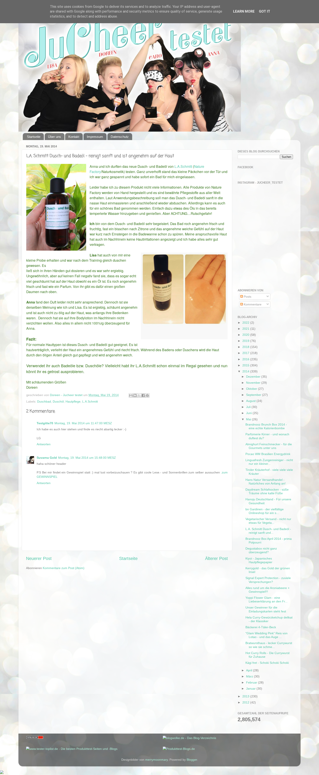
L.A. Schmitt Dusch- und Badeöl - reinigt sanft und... (268, 530)
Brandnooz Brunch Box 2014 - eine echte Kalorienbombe (266, 426)
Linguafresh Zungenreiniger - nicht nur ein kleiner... (269, 461)
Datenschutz (120, 137)
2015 (246, 365)
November (253, 382)
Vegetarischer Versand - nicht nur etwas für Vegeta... (268, 520)
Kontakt (73, 137)
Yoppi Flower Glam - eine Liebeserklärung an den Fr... (266, 599)
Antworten (44, 444)
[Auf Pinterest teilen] (147, 395)
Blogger (192, 759)
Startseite (33, 137)
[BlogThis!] (135, 395)
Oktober (252, 388)
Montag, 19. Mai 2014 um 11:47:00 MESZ (83, 423)
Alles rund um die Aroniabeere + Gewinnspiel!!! (267, 589)
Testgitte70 (45, 423)
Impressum (95, 137)
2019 (246, 341)
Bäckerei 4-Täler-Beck (260, 627)
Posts (247, 296)
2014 (246, 371)
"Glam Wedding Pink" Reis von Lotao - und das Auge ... (266, 635)
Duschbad (44, 401)
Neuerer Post (39, 558)
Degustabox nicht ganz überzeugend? (261, 550)
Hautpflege (73, 401)
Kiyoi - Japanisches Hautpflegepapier (258, 560)
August (251, 401)
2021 (246, 328)
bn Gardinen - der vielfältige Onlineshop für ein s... (264, 511)
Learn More (244, 11)
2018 (246, 347)
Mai (249, 419)
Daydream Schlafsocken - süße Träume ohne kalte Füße (267, 491)
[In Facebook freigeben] (143, 395)
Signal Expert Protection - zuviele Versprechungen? (268, 579)
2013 (246, 696)
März (250, 676)
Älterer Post (216, 558)
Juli (249, 407)
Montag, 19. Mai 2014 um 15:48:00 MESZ (87, 457)
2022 (246, 322)
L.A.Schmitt (183, 166)
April (249, 670)
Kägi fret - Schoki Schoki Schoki (267, 662)
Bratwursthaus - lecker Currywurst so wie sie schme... (268, 644)
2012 (246, 702)
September (254, 394)
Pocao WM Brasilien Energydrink (267, 454)
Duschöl (58, 401)
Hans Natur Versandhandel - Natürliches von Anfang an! (265, 481)
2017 (246, 353)
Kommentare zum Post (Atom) (63, 568)
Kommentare (252, 304)
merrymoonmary (156, 759)
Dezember (253, 376)
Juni (249, 413)
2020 (246, 334)
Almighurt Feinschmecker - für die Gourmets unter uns (268, 446)
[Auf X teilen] (139, 395)
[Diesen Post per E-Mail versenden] (131, 395)
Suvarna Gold (47, 457)
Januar (251, 688)
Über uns (54, 137)
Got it (264, 11)
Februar (252, 682)
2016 (246, 359)
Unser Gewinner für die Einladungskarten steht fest (265, 609)
